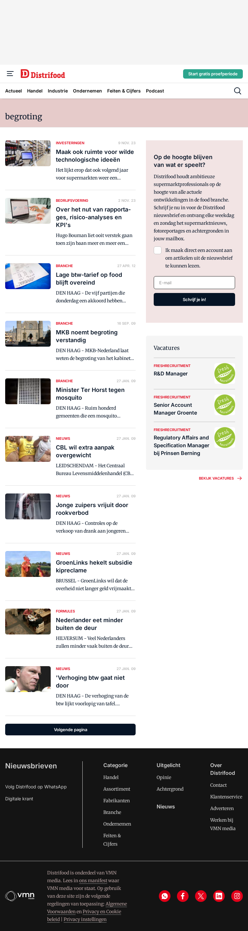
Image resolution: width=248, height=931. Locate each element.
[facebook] (183, 896)
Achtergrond (170, 789)
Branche (112, 812)
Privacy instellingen (85, 919)
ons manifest (93, 880)
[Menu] (10, 73)
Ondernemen (117, 824)
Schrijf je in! (194, 299)
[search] (237, 91)
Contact (218, 785)
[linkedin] (219, 896)
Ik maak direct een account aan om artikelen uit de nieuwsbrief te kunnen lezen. (198, 258)
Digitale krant (19, 798)
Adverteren (222, 808)
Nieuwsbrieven (31, 766)
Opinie (164, 777)
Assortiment (116, 789)
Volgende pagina (70, 729)
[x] (201, 896)
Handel (111, 777)
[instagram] (237, 896)
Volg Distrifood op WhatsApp (36, 786)
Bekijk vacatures (216, 478)
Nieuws (166, 806)
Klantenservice (226, 797)
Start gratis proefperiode (213, 73)
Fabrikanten (116, 801)
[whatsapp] (164, 896)
